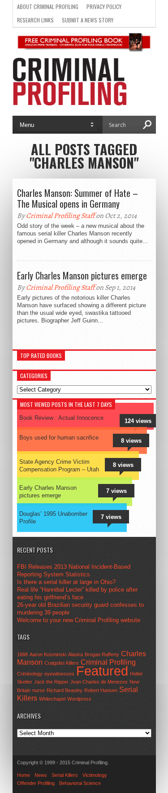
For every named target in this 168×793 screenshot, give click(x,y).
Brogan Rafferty (102, 654)
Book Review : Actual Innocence (61, 417)
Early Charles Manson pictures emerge (82, 275)
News (40, 775)
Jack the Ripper (51, 681)
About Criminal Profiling (47, 6)
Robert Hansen (100, 690)
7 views (116, 491)
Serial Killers (65, 775)
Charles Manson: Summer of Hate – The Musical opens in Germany (77, 198)
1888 (22, 654)
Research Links (35, 20)
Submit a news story (87, 20)
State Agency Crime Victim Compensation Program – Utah (59, 465)
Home (23, 775)
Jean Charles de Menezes (99, 681)
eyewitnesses (59, 673)
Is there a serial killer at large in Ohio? (66, 582)
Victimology (94, 775)
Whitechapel (52, 699)
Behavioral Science (80, 783)
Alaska (75, 654)
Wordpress (79, 699)
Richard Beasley (64, 690)
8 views (131, 440)
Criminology (30, 673)
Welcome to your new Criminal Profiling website (78, 620)
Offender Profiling (36, 783)
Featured (102, 670)
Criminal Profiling (108, 662)
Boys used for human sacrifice (59, 437)
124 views (138, 421)
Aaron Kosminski (48, 654)
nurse (38, 690)
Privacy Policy (103, 6)
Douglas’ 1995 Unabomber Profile (53, 517)
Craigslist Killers (61, 663)
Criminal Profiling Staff (60, 216)
